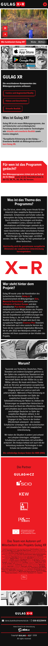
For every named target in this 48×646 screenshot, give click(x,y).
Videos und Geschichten (16, 100)
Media (33, 42)
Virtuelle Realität (13, 108)
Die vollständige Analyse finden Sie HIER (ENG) (24, 453)
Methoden (42, 42)
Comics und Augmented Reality (19, 93)
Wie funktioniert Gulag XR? (13, 42)
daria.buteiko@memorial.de (16, 620)
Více (24, 577)
